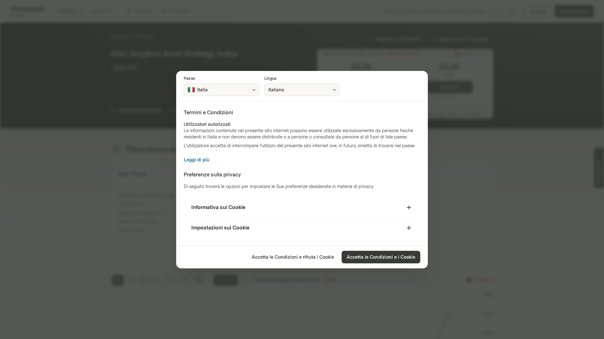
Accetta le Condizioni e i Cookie (381, 257)
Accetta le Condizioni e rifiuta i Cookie (293, 257)
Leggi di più (197, 160)
